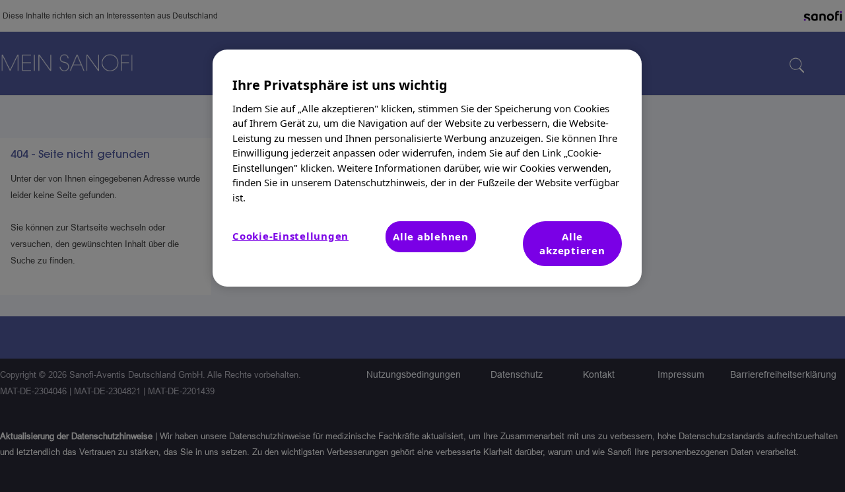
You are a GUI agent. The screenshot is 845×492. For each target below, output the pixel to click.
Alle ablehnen (431, 236)
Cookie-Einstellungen (290, 235)
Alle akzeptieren (572, 243)
